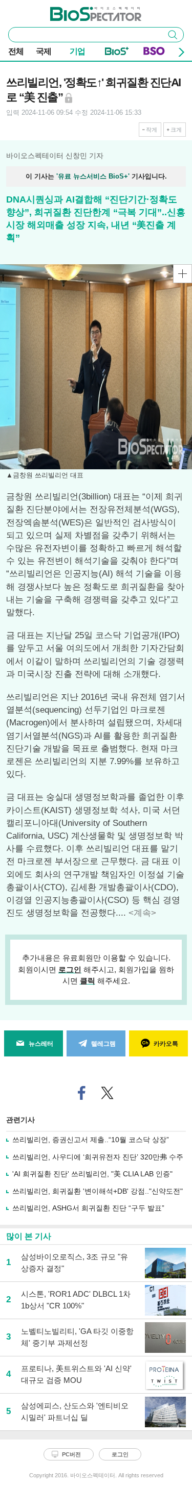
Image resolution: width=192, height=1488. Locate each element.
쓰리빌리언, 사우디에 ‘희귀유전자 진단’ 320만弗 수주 (97, 1157)
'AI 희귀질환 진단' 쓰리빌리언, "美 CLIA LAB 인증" (92, 1174)
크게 (176, 130)
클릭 (87, 980)
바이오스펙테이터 (79, 11)
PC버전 (71, 1454)
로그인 (69, 969)
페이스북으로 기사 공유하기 (81, 1093)
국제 (43, 51)
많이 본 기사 (28, 1236)
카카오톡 (166, 1043)
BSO (154, 53)
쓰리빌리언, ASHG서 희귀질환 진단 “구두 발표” (88, 1208)
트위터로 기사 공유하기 (107, 1093)
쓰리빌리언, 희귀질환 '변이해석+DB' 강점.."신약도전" (97, 1191)
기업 (77, 51)
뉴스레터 (41, 1043)
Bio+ (117, 53)
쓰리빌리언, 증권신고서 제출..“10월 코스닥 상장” (90, 1140)
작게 (151, 130)
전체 (16, 51)
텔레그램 (103, 1043)
